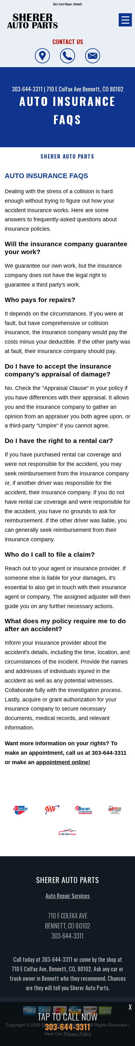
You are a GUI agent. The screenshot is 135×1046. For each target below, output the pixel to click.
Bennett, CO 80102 (103, 89)
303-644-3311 (27, 89)
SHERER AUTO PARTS (67, 157)
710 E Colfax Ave (63, 89)
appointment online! (63, 762)
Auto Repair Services (67, 896)
